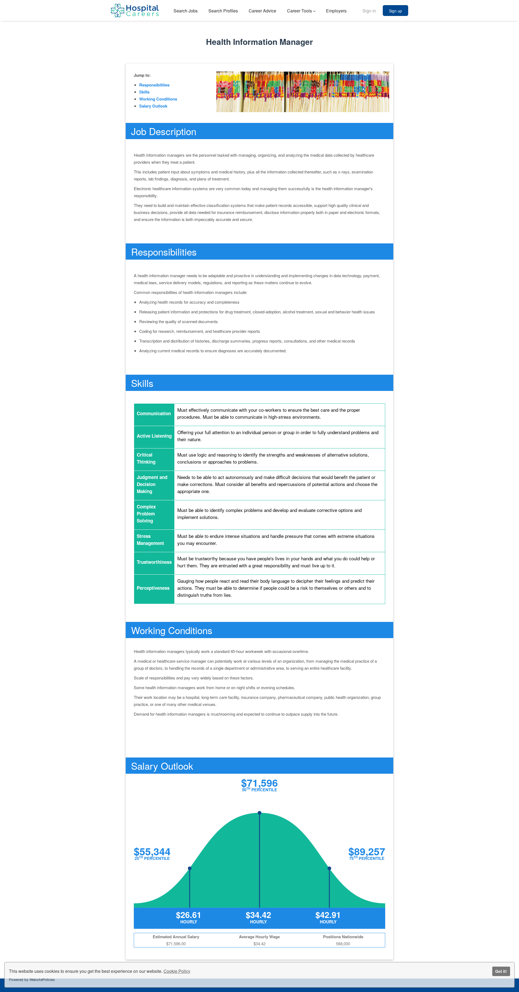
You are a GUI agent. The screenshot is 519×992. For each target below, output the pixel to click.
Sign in (369, 11)
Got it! (501, 971)
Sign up (395, 11)
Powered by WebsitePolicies (32, 980)
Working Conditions (158, 99)
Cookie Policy (177, 971)
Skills (144, 92)
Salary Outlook (153, 106)
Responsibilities (154, 85)
